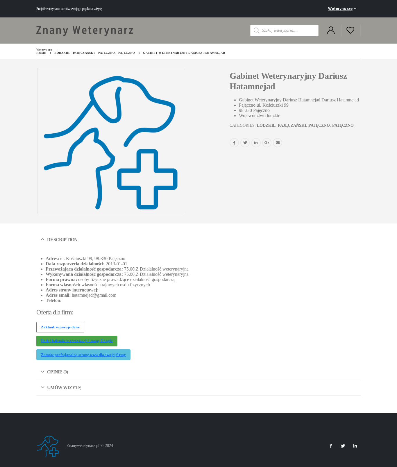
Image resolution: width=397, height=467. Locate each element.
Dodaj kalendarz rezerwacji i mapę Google (77, 341)
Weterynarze (340, 8)
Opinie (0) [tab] (57, 371)
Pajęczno (319, 125)
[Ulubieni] (350, 30)
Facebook (234, 142)
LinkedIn (256, 142)
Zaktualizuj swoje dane (60, 327)
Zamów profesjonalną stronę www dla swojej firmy (83, 355)
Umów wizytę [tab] (64, 387)
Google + (266, 142)
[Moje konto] (331, 30)
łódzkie (266, 125)
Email (277, 142)
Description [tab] (62, 239)
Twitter (245, 142)
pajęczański (292, 125)
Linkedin (355, 446)
